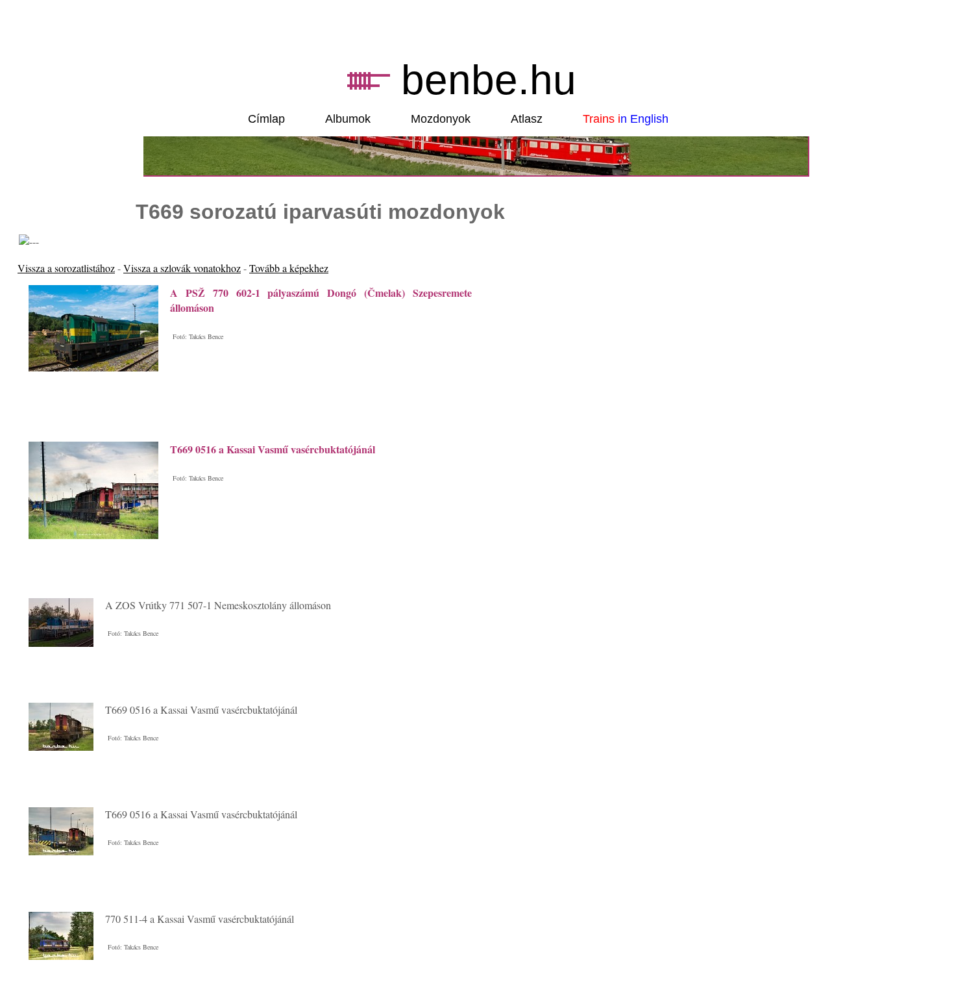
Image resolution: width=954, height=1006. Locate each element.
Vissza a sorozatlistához (66, 268)
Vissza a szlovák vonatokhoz (182, 268)
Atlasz (527, 118)
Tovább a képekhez (288, 268)
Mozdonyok (441, 118)
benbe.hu (488, 80)
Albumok (348, 118)
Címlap (266, 118)
